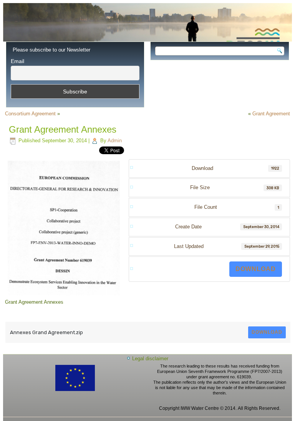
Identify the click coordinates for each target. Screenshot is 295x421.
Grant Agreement (271, 113)
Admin (115, 140)
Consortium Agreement (30, 113)
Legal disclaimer (150, 358)
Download (255, 269)
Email (17, 61)
